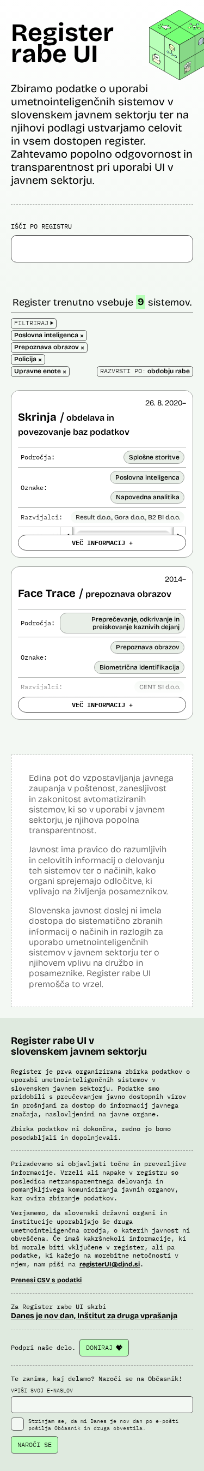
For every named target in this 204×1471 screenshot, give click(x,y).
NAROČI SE (34, 1444)
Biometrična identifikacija (140, 667)
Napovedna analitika (148, 497)
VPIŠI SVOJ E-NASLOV (42, 1390)
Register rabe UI (62, 43)
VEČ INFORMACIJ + (102, 542)
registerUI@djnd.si (109, 1264)
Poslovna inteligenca (147, 477)
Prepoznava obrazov (148, 647)
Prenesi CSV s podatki (46, 1280)
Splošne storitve (154, 457)
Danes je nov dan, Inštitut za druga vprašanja (94, 1315)
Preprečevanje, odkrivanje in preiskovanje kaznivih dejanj (135, 623)
